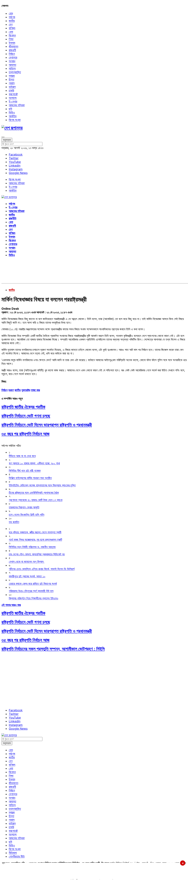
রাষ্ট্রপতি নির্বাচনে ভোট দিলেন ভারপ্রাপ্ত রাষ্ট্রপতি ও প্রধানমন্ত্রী (46, 424)
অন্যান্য (13, 98)
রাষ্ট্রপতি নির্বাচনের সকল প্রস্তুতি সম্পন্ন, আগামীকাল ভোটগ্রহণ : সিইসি (53, 648)
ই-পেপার (13, 101)
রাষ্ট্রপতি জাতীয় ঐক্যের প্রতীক (23, 406)
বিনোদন (12, 35)
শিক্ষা (11, 39)
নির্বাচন (12, 54)
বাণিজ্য (12, 28)
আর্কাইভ (13, 116)
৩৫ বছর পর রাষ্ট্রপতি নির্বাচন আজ (25, 433)
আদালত (12, 65)
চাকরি (11, 90)
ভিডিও (12, 112)
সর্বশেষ (12, 17)
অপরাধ (12, 61)
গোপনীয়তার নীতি (17, 856)
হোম (11, 13)
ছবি (10, 109)
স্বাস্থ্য (12, 76)
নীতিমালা (13, 853)
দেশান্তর (13, 57)
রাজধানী (12, 50)
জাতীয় (12, 21)
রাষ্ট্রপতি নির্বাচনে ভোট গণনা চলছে (25, 415)
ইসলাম (12, 43)
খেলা (11, 32)
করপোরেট (13, 94)
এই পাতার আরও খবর (11, 605)
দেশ (10, 24)
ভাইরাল (12, 87)
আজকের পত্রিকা (17, 105)
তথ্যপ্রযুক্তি (15, 72)
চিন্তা (11, 79)
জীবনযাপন (13, 46)
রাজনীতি (12, 218)
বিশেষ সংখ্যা (15, 120)
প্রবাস (12, 83)
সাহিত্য (12, 68)
